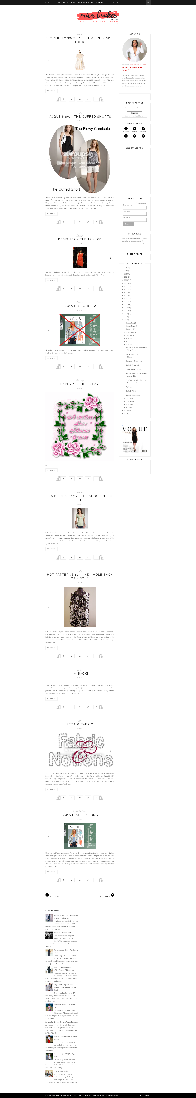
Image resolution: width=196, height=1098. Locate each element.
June (127, 341)
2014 (125, 298)
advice (79, 670)
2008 (126, 317)
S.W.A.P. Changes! (80, 306)
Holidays (80, 380)
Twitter (134, 131)
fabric (79, 721)
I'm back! (80, 673)
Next (110, 60)
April (127, 398)
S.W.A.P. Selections (80, 815)
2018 (125, 286)
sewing (79, 34)
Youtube (143, 139)
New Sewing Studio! (61, 1071)
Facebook (126, 131)
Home (47, 2)
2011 (125, 308)
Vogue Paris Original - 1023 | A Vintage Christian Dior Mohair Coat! (65, 987)
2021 (125, 277)
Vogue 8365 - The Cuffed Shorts (80, 116)
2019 (125, 283)
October (129, 329)
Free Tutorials (69, 2)
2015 (125, 295)
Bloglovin (135, 139)
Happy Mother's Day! (80, 384)
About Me (56, 2)
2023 (126, 274)
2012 (125, 305)
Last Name (126, 217)
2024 (126, 271)
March (128, 401)
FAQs (107, 2)
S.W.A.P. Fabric (80, 724)
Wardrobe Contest (80, 811)
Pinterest (126, 139)
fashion (80, 302)
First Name (126, 211)
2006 (126, 410)
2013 (125, 301)
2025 (126, 268)
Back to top (144, 1095)
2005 (126, 413)
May (127, 344)
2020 (126, 280)
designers (80, 236)
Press (100, 2)
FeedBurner (139, 116)
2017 (125, 289)
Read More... (51, 91)
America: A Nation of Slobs (63, 933)
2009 (126, 314)
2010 (125, 311)
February (129, 404)
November (130, 326)
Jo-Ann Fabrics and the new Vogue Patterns (61, 1022)
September (130, 332)
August (128, 335)
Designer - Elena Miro (80, 239)
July (127, 338)
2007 (126, 320)
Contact (115, 2)
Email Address (134, 205)
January (129, 407)
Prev (49, 60)
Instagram (143, 131)
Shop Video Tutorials (86, 2)
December (130, 323)
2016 (125, 292)
